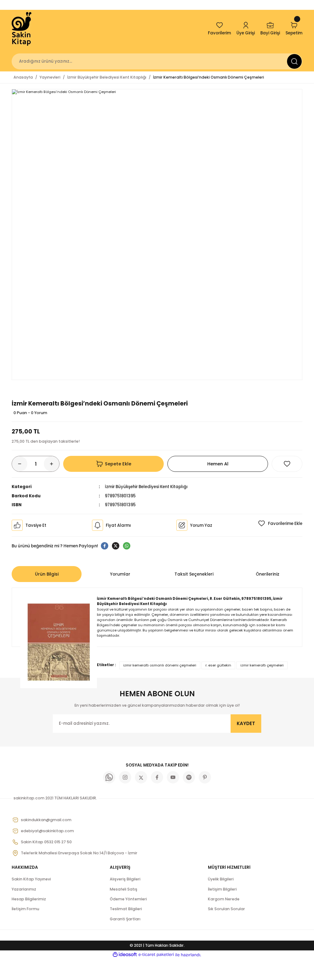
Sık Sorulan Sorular (226, 908)
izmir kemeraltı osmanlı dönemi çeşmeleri (159, 665)
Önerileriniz (267, 574)
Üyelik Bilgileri (221, 879)
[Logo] (22, 29)
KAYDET (246, 723)
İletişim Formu (25, 908)
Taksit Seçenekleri (193, 574)
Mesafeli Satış (123, 889)
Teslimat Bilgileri (126, 908)
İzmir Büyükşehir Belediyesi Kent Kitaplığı (146, 487)
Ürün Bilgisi (47, 574)
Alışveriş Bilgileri (125, 879)
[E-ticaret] (156, 954)
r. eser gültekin (218, 665)
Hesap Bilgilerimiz (29, 899)
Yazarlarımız (24, 889)
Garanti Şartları (125, 919)
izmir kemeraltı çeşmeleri (262, 665)
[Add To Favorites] (287, 464)
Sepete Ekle (118, 464)
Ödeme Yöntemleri (128, 899)
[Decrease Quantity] (19, 464)
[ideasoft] (125, 954)
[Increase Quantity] (51, 464)
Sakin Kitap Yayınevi (31, 879)
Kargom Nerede (223, 899)
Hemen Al (217, 464)
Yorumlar (120, 574)
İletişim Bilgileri (222, 889)
